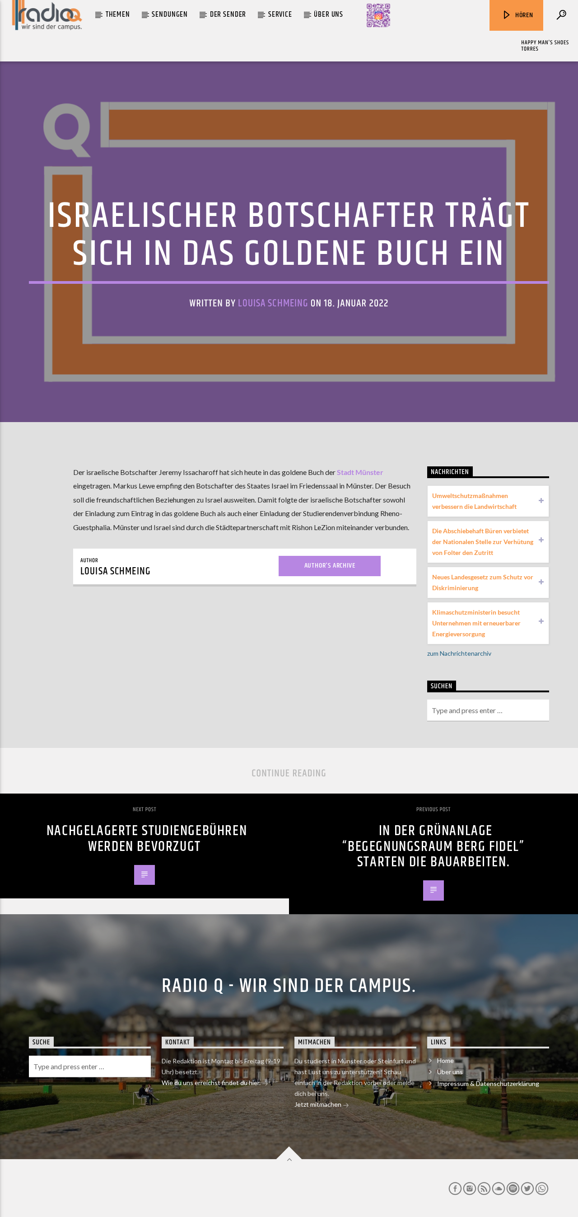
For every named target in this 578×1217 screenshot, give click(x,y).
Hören (523, 15)
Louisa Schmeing (273, 303)
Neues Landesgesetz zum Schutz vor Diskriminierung (482, 582)
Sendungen (170, 14)
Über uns (328, 14)
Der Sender (228, 14)
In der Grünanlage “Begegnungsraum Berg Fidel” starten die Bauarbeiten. (433, 846)
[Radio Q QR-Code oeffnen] (378, 15)
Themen (118, 14)
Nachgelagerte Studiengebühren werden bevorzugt (147, 839)
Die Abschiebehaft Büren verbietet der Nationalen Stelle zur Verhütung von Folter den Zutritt (482, 541)
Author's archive (329, 565)
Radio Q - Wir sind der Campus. (289, 986)
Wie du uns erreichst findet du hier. (212, 1082)
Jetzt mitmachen (318, 1104)
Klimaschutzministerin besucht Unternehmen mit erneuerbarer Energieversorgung (476, 623)
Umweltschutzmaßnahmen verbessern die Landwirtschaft (474, 501)
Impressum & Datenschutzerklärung (488, 1083)
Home (445, 1060)
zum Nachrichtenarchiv (459, 653)
